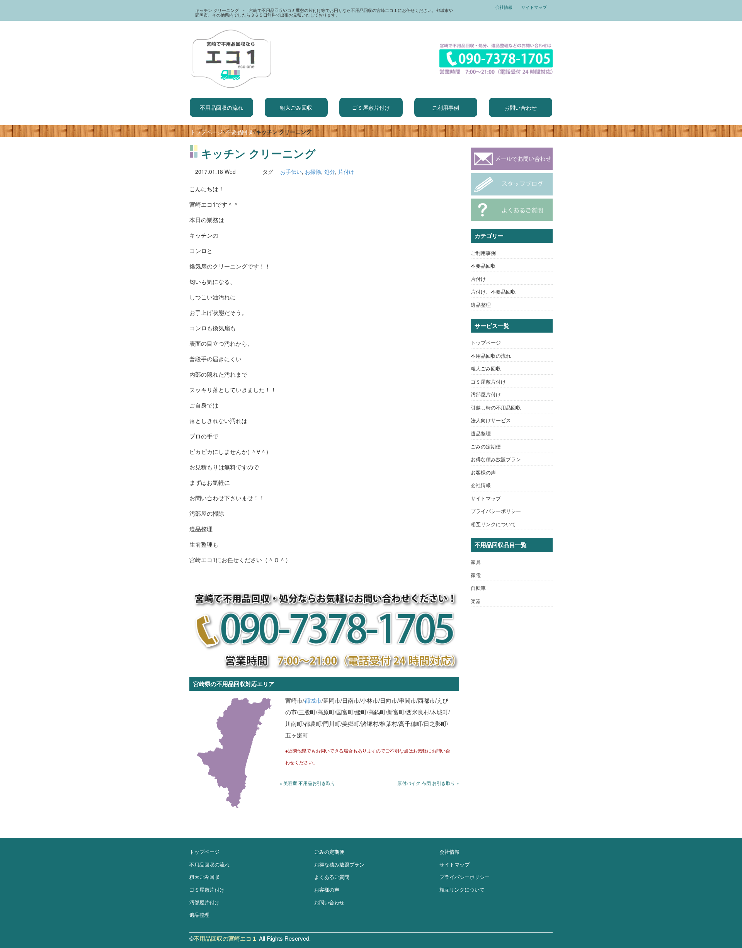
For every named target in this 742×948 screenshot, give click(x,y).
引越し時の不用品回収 (496, 407)
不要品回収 (239, 132)
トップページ (206, 132)
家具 (476, 562)
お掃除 (313, 171)
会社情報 (503, 7)
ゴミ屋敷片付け (371, 107)
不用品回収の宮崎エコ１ (225, 938)
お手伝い (291, 171)
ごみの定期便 (486, 446)
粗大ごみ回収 (296, 107)
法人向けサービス (491, 420)
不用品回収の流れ (221, 107)
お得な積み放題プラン (496, 459)
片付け (346, 171)
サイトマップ (534, 7)
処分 (329, 171)
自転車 (478, 587)
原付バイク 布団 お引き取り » (428, 783)
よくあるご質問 (331, 876)
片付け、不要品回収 (493, 291)
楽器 (476, 601)
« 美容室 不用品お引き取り (307, 783)
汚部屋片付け (486, 394)
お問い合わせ (520, 107)
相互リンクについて (493, 524)
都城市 (313, 700)
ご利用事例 (445, 107)
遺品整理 (481, 304)
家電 (476, 575)
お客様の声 (483, 472)
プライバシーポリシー (496, 511)
